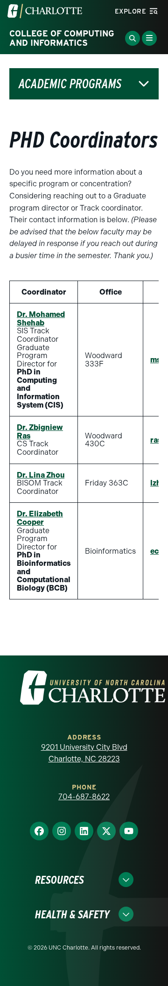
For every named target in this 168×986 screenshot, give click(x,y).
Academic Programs (70, 84)
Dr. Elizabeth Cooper (40, 518)
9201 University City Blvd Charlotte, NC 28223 (84, 753)
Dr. (40, 431)
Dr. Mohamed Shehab (41, 318)
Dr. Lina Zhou (40, 475)
